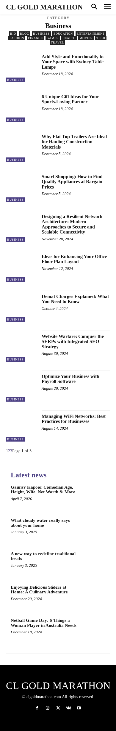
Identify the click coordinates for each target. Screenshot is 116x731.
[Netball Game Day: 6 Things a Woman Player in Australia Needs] (93, 629)
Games (53, 38)
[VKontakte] (68, 708)
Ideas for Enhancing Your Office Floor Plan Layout (74, 259)
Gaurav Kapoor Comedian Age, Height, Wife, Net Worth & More (43, 490)
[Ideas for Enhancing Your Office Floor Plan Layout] (21, 266)
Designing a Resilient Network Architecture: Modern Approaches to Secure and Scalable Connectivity (72, 224)
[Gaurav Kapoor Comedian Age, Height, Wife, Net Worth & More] (93, 496)
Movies (86, 38)
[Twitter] (58, 708)
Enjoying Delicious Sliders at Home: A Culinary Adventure (39, 590)
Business (41, 33)
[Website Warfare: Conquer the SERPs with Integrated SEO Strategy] (21, 346)
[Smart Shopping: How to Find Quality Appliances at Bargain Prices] (21, 186)
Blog (24, 33)
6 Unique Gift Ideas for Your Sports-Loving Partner (70, 99)
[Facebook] (37, 708)
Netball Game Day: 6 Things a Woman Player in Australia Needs (43, 623)
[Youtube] (79, 708)
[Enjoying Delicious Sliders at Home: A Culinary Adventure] (93, 596)
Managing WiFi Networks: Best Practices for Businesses (74, 419)
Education (63, 33)
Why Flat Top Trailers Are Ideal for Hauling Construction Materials (74, 141)
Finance (35, 38)
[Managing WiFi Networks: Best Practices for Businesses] (21, 426)
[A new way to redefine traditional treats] (93, 562)
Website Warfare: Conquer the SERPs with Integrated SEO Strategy (73, 341)
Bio (13, 33)
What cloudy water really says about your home (40, 523)
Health (69, 38)
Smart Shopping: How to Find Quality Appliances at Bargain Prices (72, 181)
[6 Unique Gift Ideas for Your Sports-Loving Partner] (21, 106)
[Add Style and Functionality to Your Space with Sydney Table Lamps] (21, 66)
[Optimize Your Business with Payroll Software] (21, 386)
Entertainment (91, 33)
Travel (57, 42)
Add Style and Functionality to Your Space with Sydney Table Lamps (73, 62)
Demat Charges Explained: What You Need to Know (75, 299)
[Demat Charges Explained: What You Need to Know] (21, 306)
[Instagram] (47, 708)
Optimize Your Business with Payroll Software (70, 379)
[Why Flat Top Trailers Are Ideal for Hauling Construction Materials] (21, 146)
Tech (100, 38)
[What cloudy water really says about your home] (93, 529)
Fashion (17, 38)
